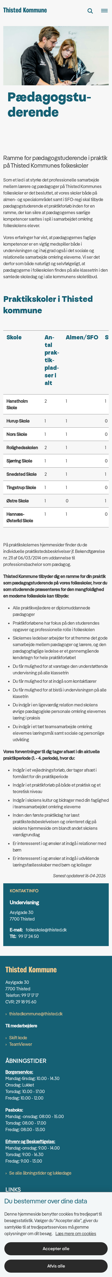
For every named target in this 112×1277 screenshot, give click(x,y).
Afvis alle (56, 1266)
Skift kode (18, 1037)
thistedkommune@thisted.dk (36, 1013)
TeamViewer (20, 1044)
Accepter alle (56, 1248)
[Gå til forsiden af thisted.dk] (23, 11)
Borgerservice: (19, 1072)
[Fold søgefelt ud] (90, 10)
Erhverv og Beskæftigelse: (30, 1141)
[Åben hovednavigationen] (106, 11)
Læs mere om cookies (75, 1233)
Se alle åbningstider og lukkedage (40, 1173)
